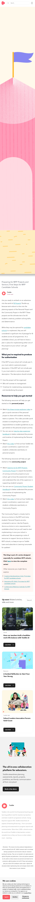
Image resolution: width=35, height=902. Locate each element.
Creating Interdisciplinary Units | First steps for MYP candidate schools (17, 577)
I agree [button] (6, 897)
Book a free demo (11, 789)
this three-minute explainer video (18, 409)
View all (29, 600)
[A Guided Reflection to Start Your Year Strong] (17, 660)
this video (10, 443)
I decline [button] (14, 897)
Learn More (8, 645)
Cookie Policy (27, 893)
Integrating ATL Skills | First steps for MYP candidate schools (17, 582)
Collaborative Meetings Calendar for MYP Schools (17, 588)
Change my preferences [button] (25, 897)
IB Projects (17, 303)
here (9, 561)
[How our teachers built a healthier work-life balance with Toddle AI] (17, 618)
